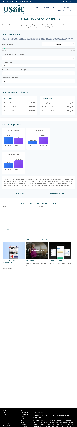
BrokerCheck (37, 417)
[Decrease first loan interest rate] (74, 58)
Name (4, 206)
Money (23, 422)
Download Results (57, 193)
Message (5, 216)
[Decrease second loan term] (74, 82)
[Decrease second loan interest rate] (74, 74)
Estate (23, 416)
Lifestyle (23, 424)
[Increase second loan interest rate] (74, 72)
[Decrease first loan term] (74, 66)
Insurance (24, 418)
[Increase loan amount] (74, 43)
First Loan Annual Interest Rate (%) (13, 54)
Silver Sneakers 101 (33, 261)
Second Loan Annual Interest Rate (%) (14, 70)
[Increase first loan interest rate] (74, 57)
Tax (22, 420)
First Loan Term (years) (9, 62)
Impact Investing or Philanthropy (10, 261)
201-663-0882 (11, 413)
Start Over (20, 193)
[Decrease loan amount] (74, 45)
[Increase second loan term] (74, 80)
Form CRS (40, 412)
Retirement (24, 412)
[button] (38, 7)
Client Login (68, 1)
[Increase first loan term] (74, 65)
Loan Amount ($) (7, 44)
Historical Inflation (56, 261)
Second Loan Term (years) (10, 77)
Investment (24, 414)
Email (41, 206)
